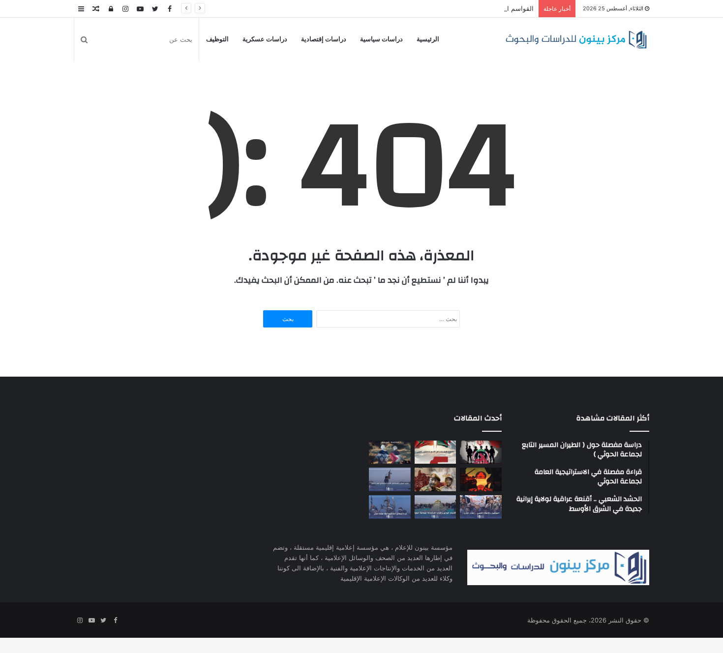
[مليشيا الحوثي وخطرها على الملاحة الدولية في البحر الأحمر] (390, 479)
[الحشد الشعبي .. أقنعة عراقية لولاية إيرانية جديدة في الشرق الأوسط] (481, 452)
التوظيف (217, 39)
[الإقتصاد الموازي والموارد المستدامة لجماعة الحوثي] (435, 507)
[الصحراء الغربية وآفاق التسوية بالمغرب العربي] (435, 452)
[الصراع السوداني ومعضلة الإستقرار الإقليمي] (435, 479)
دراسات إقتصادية (323, 39)
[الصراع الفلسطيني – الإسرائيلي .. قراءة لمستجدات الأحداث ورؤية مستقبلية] (390, 452)
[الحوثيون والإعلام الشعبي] (481, 507)
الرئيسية (428, 39)
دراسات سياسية (381, 39)
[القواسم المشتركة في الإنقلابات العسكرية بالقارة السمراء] (481, 479)
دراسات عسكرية (264, 39)
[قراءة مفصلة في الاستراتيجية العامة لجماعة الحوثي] (390, 507)
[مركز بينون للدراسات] (576, 40)
